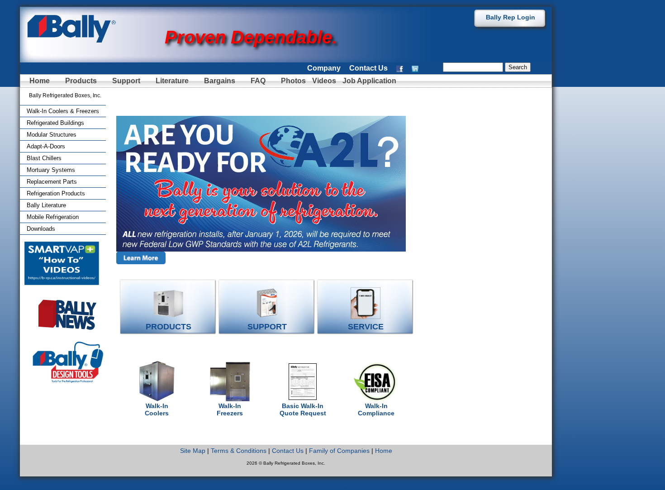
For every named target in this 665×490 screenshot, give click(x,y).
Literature (172, 81)
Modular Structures (51, 134)
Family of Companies (339, 450)
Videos (324, 81)
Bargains (219, 81)
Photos (294, 81)
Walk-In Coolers (157, 409)
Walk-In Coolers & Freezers (63, 111)
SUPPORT (267, 326)
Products (81, 81)
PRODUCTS (168, 326)
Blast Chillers (44, 158)
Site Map (192, 450)
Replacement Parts (52, 181)
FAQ (258, 81)
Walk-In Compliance (376, 409)
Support (126, 81)
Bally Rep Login (510, 17)
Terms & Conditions (238, 450)
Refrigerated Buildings (55, 122)
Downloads (41, 228)
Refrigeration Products (56, 193)
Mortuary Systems (51, 170)
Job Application (368, 81)
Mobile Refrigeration (53, 217)
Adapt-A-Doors (46, 146)
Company (324, 68)
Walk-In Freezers (230, 409)
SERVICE (366, 326)
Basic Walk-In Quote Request (303, 409)
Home (39, 81)
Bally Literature (46, 205)
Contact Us (368, 68)
